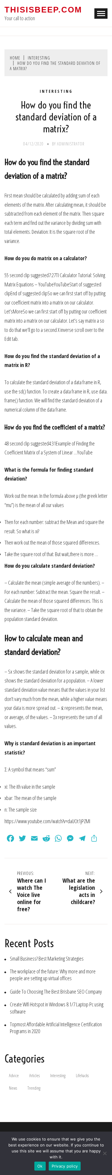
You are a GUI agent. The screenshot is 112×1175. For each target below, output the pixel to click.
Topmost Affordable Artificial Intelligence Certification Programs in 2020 (56, 1028)
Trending (33, 1088)
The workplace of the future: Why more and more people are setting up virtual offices (53, 975)
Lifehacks (82, 1075)
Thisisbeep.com (43, 9)
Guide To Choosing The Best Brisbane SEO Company (56, 991)
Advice (14, 1075)
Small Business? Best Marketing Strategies (47, 958)
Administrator (71, 144)
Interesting (56, 91)
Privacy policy (65, 1166)
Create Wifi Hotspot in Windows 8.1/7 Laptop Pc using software (56, 1008)
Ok (40, 1166)
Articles (34, 1075)
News (13, 1088)
